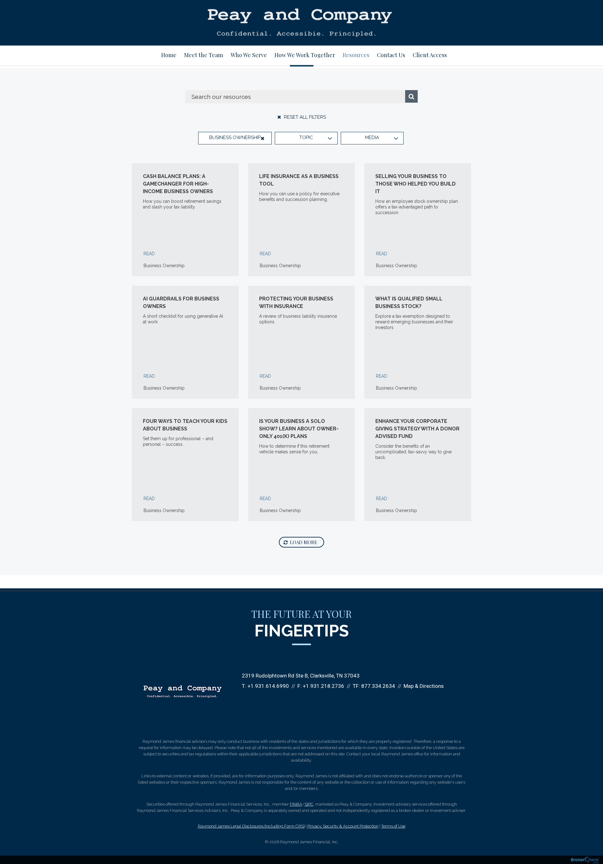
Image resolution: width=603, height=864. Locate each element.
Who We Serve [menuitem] (249, 55)
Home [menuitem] (169, 55)
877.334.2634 (378, 686)
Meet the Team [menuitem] (203, 55)
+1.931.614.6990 (268, 686)
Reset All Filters (304, 117)
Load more (303, 542)
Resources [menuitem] (356, 55)
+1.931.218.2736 (323, 686)
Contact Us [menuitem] (391, 55)
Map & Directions (424, 686)
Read (149, 253)
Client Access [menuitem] (430, 55)
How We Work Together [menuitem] (304, 55)
